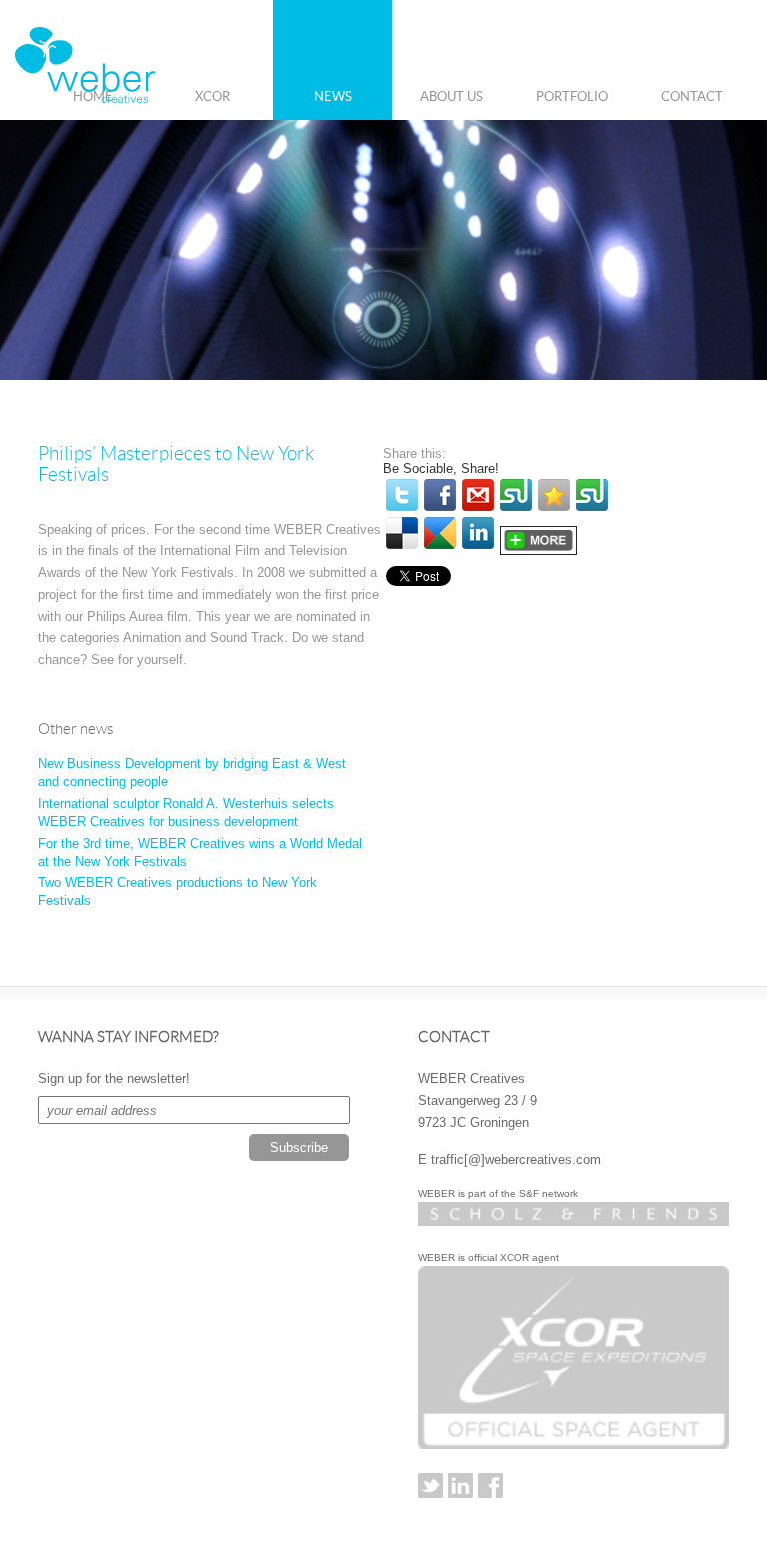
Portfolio (572, 96)
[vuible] (516, 495)
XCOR (212, 96)
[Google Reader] (440, 533)
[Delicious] (402, 533)
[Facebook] (440, 495)
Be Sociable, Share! (441, 468)
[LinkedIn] (478, 533)
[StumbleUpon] (592, 495)
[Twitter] (402, 495)
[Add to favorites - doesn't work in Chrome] (554, 495)
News (333, 96)
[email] (478, 495)
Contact (692, 96)
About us (451, 96)
